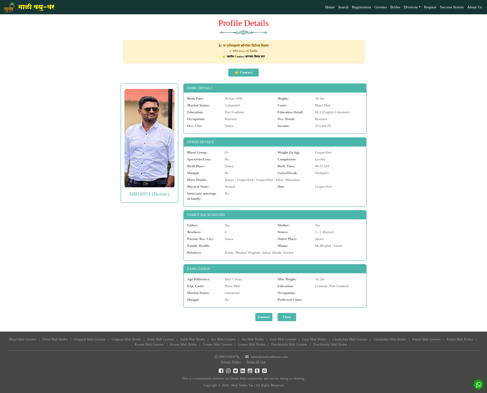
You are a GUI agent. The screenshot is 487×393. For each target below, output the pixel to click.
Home (330, 7)
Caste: (282, 105)
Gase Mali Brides (314, 339)
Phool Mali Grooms (22, 339)
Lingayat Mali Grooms (89, 339)
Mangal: (193, 173)
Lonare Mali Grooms (217, 344)
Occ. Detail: (286, 119)
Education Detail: (290, 112)
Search (343, 7)
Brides (395, 7)
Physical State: (198, 187)
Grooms (380, 7)
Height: (283, 98)
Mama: (283, 246)
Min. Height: (287, 279)
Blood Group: (197, 152)
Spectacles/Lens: (199, 159)
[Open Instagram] (229, 371)
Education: (195, 112)
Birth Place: (196, 166)
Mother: (284, 225)
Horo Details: (197, 180)
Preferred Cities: (290, 300)
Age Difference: (198, 279)
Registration (361, 7)
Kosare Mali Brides (183, 344)
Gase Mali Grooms (283, 339)
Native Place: (287, 239)
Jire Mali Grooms (223, 339)
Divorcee (411, 7)
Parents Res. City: (200, 239)
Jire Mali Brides (253, 339)
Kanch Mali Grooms (426, 339)
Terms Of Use (256, 362)
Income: (284, 126)
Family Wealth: (198, 246)
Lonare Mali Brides (251, 344)
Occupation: (196, 119)
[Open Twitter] (236, 371)
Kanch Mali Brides (460, 339)
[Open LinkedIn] (244, 371)
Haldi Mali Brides (192, 339)
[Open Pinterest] (265, 371)
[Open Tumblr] (258, 371)
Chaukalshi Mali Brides (389, 339)
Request (430, 7)
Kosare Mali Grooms (149, 344)
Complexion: (287, 159)
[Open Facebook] (222, 371)
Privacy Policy (231, 362)
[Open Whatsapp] (478, 384)
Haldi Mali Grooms (160, 339)
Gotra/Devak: (288, 173)
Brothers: (194, 232)
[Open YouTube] (251, 371)
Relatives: (194, 252)
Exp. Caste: (195, 286)
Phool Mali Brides (55, 339)
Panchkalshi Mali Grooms (289, 344)
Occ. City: (194, 126)
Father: (192, 225)
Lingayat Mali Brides (126, 339)
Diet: (281, 187)
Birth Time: (286, 166)
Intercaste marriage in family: (201, 196)
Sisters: (283, 232)
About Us (474, 7)
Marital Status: (198, 105)
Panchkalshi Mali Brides (330, 344)
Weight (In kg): (289, 152)
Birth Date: (195, 98)
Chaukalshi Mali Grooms (350, 339)
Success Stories (452, 7)
